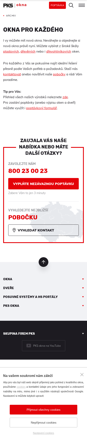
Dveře (8, 288)
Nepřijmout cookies (43, 422)
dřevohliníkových (58, 51)
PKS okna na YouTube (47, 345)
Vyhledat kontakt (36, 230)
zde (65, 97)
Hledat (71, 5)
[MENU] (81, 5)
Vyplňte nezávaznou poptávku (43, 184)
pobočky (59, 74)
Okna (7, 279)
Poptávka (57, 5)
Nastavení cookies (43, 433)
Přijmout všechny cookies (43, 409)
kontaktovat (12, 74)
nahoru (43, 262)
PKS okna (11, 306)
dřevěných (27, 51)
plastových (11, 51)
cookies (21, 386)
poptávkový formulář (41, 108)
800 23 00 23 (28, 170)
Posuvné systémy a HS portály (30, 297)
